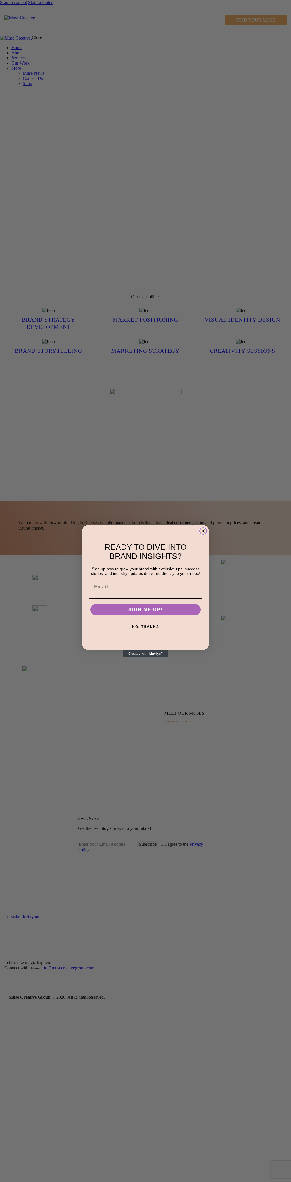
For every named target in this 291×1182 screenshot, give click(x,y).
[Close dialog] (203, 531)
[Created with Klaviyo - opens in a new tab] (145, 653)
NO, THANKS (145, 627)
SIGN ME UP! (145, 609)
